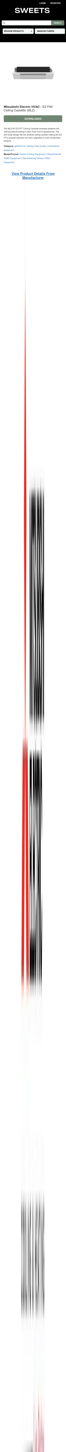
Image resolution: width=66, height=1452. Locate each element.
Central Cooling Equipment (32, 154)
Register (55, 3)
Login (42, 3)
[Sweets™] (33, 10)
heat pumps (40, 146)
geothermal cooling (23, 146)
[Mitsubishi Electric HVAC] (33, 908)
